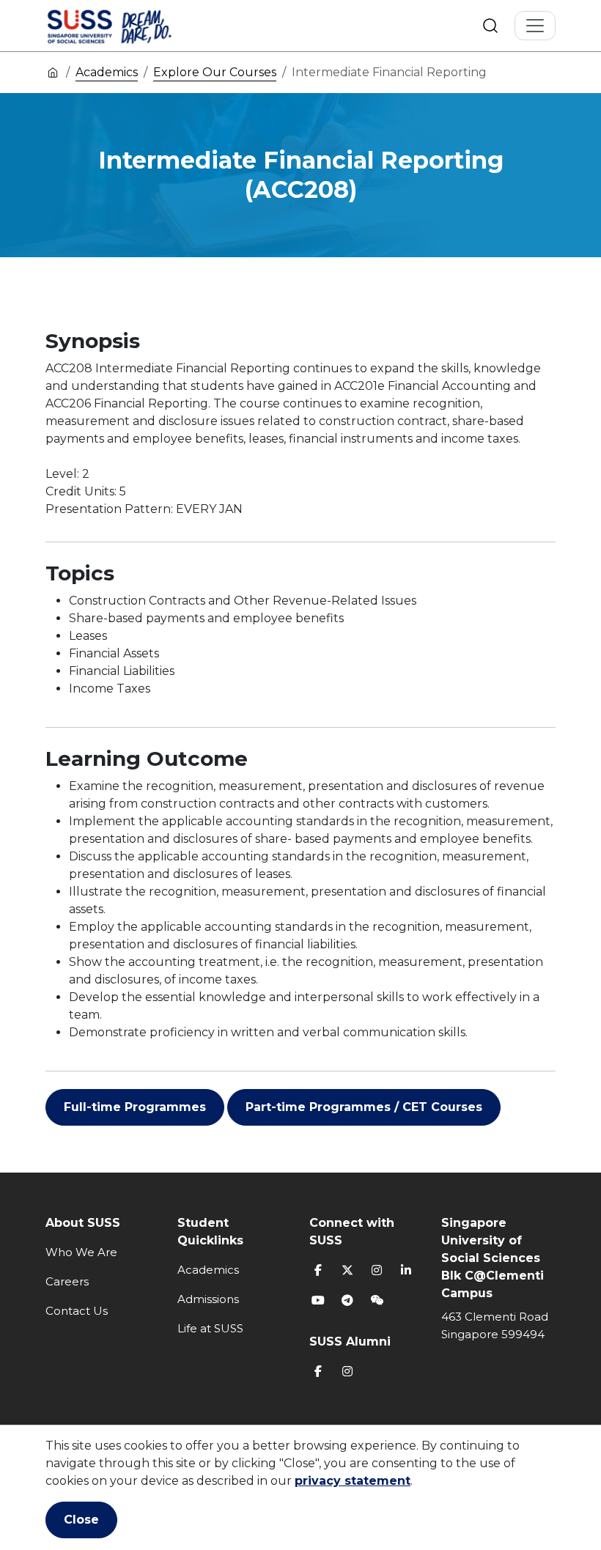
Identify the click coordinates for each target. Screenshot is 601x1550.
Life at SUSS (210, 1328)
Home (52, 71)
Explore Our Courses (214, 72)
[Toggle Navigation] (535, 25)
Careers (67, 1281)
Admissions (208, 1299)
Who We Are (81, 1252)
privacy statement (352, 1481)
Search (490, 25)
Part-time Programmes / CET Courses (364, 1107)
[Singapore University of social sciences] (134, 25)
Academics (106, 72)
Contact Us (76, 1311)
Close (81, 1520)
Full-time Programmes (135, 1107)
